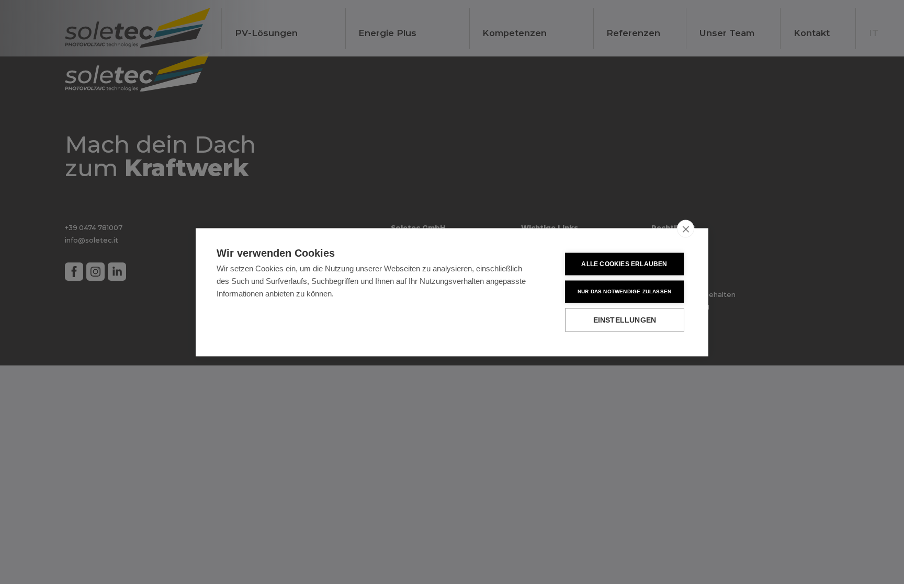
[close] (685, 228)
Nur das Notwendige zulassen (624, 291)
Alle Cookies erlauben (624, 264)
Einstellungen (625, 320)
